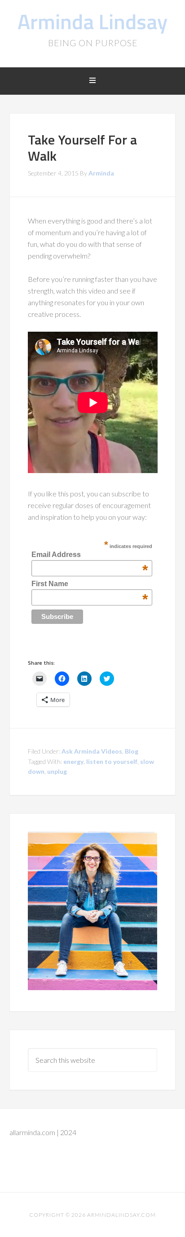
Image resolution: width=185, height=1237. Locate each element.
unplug (57, 771)
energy (73, 761)
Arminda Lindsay (92, 21)
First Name (89, 584)
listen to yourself (111, 761)
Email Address (89, 555)
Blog (131, 751)
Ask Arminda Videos (92, 751)
